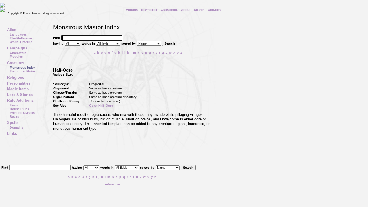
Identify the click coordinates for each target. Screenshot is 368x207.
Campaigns (17, 48)
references (113, 184)
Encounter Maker (22, 71)
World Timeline (21, 42)
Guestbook (169, 10)
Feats (14, 105)
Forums (132, 10)
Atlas (11, 30)
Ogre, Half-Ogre (101, 105)
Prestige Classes (22, 112)
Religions (15, 77)
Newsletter (149, 10)
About (186, 10)
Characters (18, 53)
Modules (16, 56)
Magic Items (18, 89)
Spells (12, 122)
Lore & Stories (20, 95)
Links (12, 133)
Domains (16, 127)
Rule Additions (20, 100)
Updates (214, 10)
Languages (18, 34)
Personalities (18, 83)
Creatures (15, 63)
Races (14, 116)
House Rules (19, 109)
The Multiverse (21, 38)
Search (199, 10)
